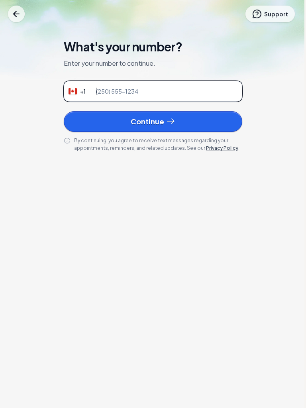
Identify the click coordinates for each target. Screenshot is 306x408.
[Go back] (16, 14)
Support (276, 14)
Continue (147, 121)
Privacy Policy (222, 148)
